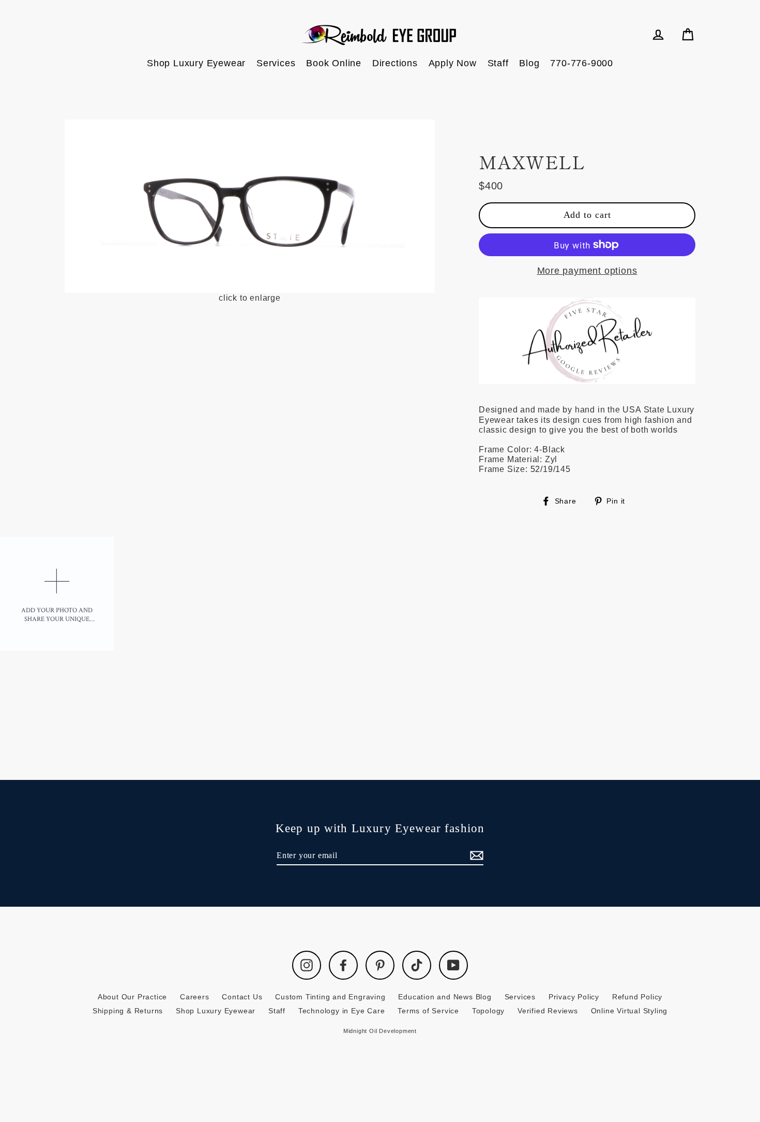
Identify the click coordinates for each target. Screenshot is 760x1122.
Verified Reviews (548, 1011)
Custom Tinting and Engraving (330, 997)
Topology (488, 1011)
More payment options (587, 270)
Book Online (333, 63)
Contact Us (242, 997)
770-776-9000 (581, 63)
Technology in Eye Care (341, 1011)
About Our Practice (132, 997)
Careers (194, 997)
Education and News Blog (444, 997)
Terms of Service (428, 1011)
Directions (395, 63)
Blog (529, 63)
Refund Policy (637, 997)
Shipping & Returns (128, 1011)
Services (275, 63)
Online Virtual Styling (629, 1011)
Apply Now (453, 63)
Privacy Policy (574, 997)
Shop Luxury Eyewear (196, 63)
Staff (498, 63)
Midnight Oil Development (380, 1031)
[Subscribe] (475, 855)
